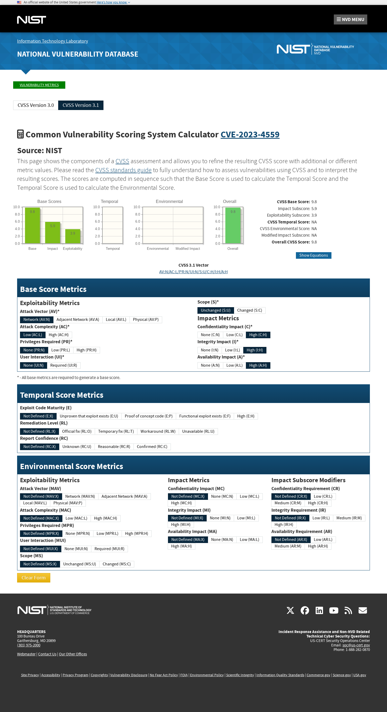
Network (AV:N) (36, 319)
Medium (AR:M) (288, 546)
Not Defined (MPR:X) (41, 533)
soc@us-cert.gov (356, 645)
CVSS (122, 161)
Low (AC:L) (32, 334)
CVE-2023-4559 (250, 134)
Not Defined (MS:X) (40, 564)
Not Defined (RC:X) (39, 446)
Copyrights (99, 675)
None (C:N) (210, 334)
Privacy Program (75, 675)
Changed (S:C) (249, 310)
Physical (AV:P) (146, 319)
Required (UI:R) (63, 365)
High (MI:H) (181, 524)
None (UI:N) (33, 365)
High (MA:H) (181, 546)
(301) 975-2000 (28, 645)
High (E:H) (246, 416)
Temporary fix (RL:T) (116, 431)
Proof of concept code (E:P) (149, 416)
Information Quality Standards (280, 675)
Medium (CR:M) (288, 503)
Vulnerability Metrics (39, 84)
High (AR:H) (318, 546)
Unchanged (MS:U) (79, 564)
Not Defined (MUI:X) (40, 548)
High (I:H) (255, 350)
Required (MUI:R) (110, 548)
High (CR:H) (318, 503)
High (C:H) (258, 334)
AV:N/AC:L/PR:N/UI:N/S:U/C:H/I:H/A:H (193, 272)
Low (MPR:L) (107, 533)
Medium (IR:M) (349, 518)
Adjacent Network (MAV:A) (124, 496)
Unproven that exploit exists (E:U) (89, 416)
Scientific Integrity (240, 675)
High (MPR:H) (136, 533)
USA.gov (359, 675)
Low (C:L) (234, 334)
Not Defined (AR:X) (291, 539)
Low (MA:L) (249, 539)
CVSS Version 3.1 (81, 105)
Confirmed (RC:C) (152, 446)
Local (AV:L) (116, 319)
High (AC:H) (59, 334)
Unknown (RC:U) (76, 446)
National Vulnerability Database (77, 54)
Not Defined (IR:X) (290, 518)
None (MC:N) (222, 496)
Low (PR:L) (60, 350)
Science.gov (342, 675)
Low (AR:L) (323, 539)
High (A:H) (258, 365)
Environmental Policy (207, 675)
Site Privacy (30, 675)
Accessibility (50, 675)
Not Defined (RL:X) (39, 431)
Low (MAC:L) (76, 518)
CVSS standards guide (123, 170)
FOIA (184, 675)
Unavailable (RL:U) (198, 431)
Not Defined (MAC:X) (41, 518)
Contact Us (47, 654)
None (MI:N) (220, 518)
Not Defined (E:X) (38, 416)
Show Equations (313, 255)
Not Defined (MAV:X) (41, 496)
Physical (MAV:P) (67, 503)
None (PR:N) (34, 350)
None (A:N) (210, 365)
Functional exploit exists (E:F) (205, 416)
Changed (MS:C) (117, 564)
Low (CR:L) (323, 496)
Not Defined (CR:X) (291, 496)
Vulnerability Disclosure (128, 675)
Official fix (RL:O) (77, 431)
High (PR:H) (87, 350)
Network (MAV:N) (80, 496)
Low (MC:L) (249, 496)
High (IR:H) (284, 524)
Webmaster (26, 654)
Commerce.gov (318, 675)
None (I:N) (210, 350)
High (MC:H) (181, 503)
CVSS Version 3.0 (36, 105)
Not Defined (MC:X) (188, 496)
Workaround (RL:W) (158, 431)
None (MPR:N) (78, 533)
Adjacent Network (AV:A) (78, 319)
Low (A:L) (234, 365)
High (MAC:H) (105, 518)
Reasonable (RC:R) (114, 446)
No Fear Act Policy (164, 675)
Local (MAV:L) (35, 503)
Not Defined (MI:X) (187, 518)
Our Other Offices (73, 654)
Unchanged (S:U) (216, 310)
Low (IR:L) (321, 518)
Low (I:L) (232, 350)
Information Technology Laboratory (52, 41)
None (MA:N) (222, 539)
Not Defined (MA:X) (188, 539)
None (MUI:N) (76, 548)
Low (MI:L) (246, 518)
